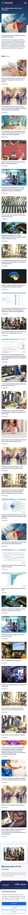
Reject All (14, 911)
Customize (14, 907)
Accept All (14, 903)
